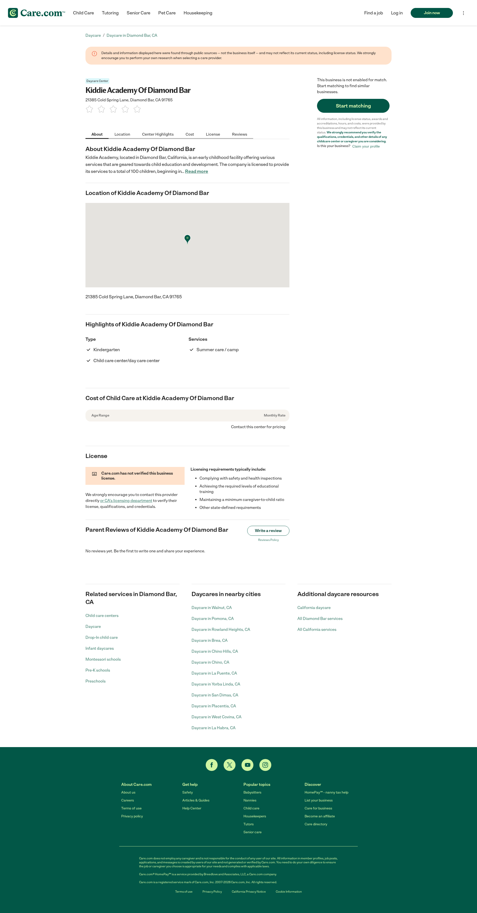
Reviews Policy (268, 540)
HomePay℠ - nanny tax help (326, 792)
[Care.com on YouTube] (247, 765)
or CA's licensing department (126, 500)
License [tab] (213, 134)
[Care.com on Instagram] (265, 765)
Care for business (318, 808)
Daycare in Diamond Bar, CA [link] (132, 35)
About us (128, 792)
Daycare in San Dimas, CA (215, 695)
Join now (432, 12)
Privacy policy (132, 816)
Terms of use (131, 808)
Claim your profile (366, 146)
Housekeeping (198, 13)
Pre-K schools (97, 670)
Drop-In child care (101, 637)
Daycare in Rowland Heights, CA (221, 629)
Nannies (249, 800)
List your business (319, 800)
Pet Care (167, 13)
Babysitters (252, 792)
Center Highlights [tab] (158, 134)
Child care (251, 808)
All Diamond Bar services (320, 618)
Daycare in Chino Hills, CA (215, 651)
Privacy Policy (212, 891)
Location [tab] (122, 134)
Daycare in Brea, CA (210, 640)
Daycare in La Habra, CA (214, 727)
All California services (316, 629)
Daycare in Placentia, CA (214, 706)
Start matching (353, 106)
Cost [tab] (190, 134)
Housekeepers (254, 816)
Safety (187, 792)
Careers (127, 800)
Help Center (191, 808)
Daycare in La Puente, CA (214, 673)
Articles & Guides (195, 800)
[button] (397, 13)
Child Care (83, 13)
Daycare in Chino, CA (210, 662)
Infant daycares (99, 648)
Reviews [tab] (239, 134)
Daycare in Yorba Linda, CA (216, 684)
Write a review (268, 530)
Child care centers (102, 615)
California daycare (314, 607)
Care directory (316, 824)
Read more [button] (196, 171)
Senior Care (138, 13)
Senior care (252, 832)
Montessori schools (103, 659)
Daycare (93, 626)
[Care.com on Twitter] (230, 765)
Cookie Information (289, 891)
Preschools (95, 681)
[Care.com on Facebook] (212, 765)
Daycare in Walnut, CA (212, 607)
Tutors (248, 824)
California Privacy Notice (249, 891)
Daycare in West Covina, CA (216, 717)
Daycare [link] (93, 35)
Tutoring (110, 13)
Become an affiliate (320, 816)
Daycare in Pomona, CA (213, 618)
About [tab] (97, 134)
